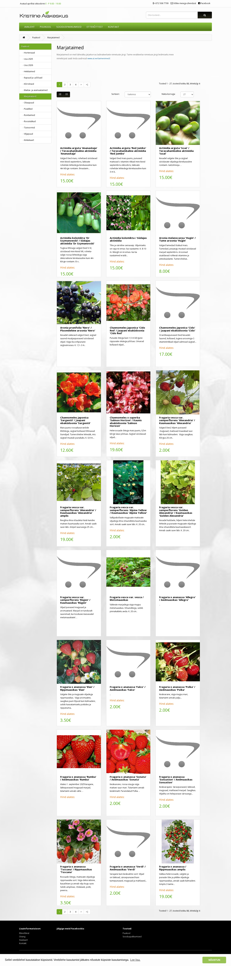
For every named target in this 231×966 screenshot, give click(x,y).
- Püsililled (26, 108)
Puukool (45, 26)
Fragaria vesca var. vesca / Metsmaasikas (127, 598)
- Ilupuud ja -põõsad (31, 77)
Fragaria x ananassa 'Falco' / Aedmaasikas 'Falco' (127, 688)
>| (87, 84)
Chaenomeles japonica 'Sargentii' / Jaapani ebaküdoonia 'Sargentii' (75, 420)
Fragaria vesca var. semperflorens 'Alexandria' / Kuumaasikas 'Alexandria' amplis (78, 511)
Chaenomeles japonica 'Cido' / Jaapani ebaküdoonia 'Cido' (177, 329)
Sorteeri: (115, 94)
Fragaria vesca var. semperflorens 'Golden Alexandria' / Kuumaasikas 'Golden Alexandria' (175, 511)
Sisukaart (23, 940)
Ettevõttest (24, 933)
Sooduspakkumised (132, 936)
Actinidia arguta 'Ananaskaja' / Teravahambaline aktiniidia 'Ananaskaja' (78, 150)
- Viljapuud (27, 133)
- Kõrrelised (27, 83)
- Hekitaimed (28, 71)
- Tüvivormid (28, 127)
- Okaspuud (27, 102)
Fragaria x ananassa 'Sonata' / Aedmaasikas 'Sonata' (128, 778)
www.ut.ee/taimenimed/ (98, 58)
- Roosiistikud (28, 121)
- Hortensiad (28, 52)
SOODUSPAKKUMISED (69, 26)
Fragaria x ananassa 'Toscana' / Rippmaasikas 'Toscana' (76, 869)
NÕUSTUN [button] (214, 960)
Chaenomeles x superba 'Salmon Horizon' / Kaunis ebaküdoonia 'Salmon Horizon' (126, 422)
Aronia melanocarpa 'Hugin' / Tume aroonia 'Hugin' (177, 239)
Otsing (22, 936)
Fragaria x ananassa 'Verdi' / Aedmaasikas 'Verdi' (128, 868)
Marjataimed (53, 37)
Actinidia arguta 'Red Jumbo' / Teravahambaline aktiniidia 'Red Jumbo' (128, 150)
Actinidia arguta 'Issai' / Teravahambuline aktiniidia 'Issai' (176, 150)
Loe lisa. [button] (135, 959)
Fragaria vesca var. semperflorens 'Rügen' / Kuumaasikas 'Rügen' (75, 599)
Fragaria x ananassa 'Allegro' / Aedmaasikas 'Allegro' (177, 598)
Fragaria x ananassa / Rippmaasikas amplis (172, 868)
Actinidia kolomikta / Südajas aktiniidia (128, 239)
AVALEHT (29, 26)
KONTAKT (113, 26)
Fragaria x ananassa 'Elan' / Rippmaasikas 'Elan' (77, 688)
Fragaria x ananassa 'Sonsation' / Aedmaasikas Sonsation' (175, 779)
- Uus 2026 (27, 65)
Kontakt (22, 943)
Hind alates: (67, 174)
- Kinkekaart (27, 140)
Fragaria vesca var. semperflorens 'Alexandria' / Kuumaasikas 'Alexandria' (177, 420)
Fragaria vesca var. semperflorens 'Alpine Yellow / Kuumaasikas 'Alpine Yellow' (128, 510)
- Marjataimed (28, 96)
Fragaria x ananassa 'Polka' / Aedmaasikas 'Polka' (177, 688)
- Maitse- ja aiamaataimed (34, 90)
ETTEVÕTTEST (95, 26)
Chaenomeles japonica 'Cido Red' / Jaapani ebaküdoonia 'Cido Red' (127, 330)
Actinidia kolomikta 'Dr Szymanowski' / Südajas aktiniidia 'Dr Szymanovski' (77, 240)
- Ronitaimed (28, 115)
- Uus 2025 (27, 59)
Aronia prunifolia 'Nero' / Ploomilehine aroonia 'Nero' (77, 329)
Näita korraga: (168, 94)
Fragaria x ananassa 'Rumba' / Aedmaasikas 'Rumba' (78, 778)
